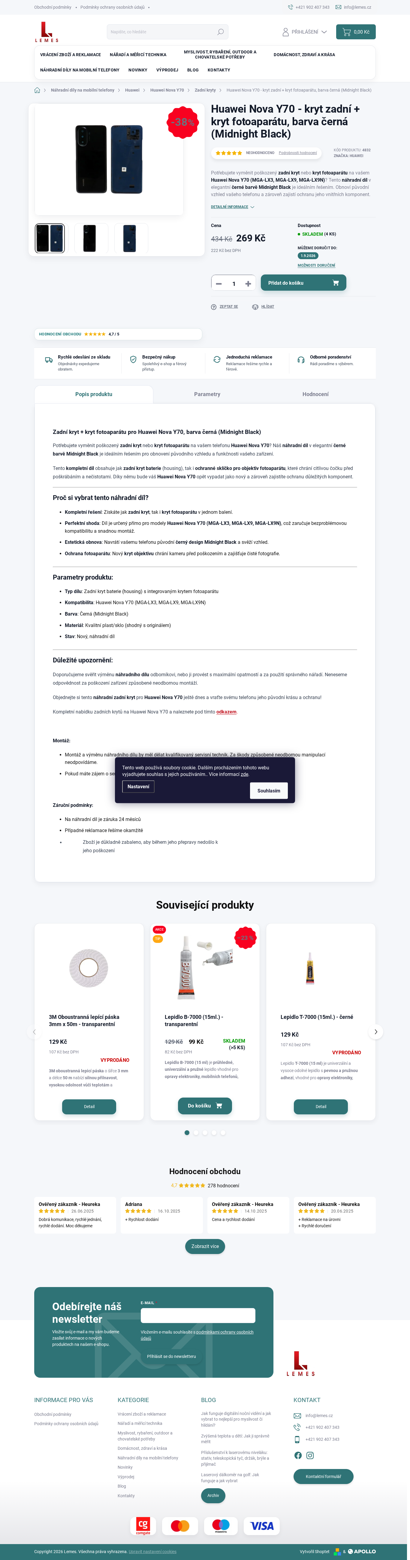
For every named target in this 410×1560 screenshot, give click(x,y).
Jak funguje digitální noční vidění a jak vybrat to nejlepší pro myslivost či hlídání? (236, 1419)
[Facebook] (298, 1454)
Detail (89, 1106)
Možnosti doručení (317, 265)
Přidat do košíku (285, 283)
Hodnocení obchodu (205, 1171)
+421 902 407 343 (322, 1427)
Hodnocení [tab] (316, 394)
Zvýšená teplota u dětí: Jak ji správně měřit (235, 1439)
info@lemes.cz (319, 1415)
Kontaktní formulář (323, 1476)
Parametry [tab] (207, 394)
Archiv (213, 1495)
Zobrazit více (205, 1246)
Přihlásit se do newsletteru (171, 1356)
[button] (186, 1133)
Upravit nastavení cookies (152, 1551)
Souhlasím (269, 790)
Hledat (221, 31)
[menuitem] (70, 54)
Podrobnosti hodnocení (298, 153)
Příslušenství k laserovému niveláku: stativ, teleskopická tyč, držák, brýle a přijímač (235, 1458)
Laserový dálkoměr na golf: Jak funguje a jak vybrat (230, 1477)
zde (244, 774)
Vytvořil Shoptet (315, 1551)
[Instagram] (310, 1454)
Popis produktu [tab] (93, 394)
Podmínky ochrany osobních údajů (112, 7)
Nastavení (138, 786)
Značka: (348, 156)
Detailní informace (229, 207)
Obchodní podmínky (52, 7)
